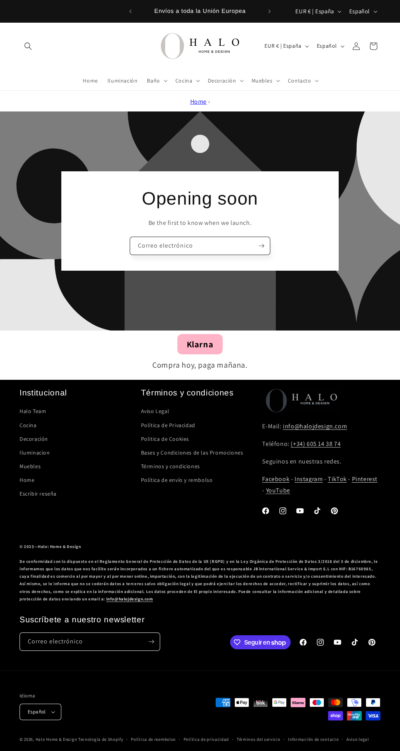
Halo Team (33, 411)
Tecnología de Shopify (100, 739)
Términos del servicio (258, 739)
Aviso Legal (155, 411)
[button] (28, 46)
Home (198, 101)
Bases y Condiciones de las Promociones (192, 452)
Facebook (275, 479)
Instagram (309, 479)
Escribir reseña (38, 493)
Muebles (30, 466)
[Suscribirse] (261, 246)
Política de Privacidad (168, 425)
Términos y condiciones (170, 466)
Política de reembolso (153, 739)
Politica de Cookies (165, 438)
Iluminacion (35, 452)
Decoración (34, 438)
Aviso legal (357, 739)
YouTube (278, 490)
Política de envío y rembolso (177, 479)
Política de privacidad (206, 739)
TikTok (337, 479)
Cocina (28, 425)
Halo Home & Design (56, 739)
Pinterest (364, 479)
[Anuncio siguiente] (269, 11)
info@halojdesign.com (315, 426)
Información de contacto (313, 739)
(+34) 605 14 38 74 (316, 444)
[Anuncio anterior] (130, 11)
